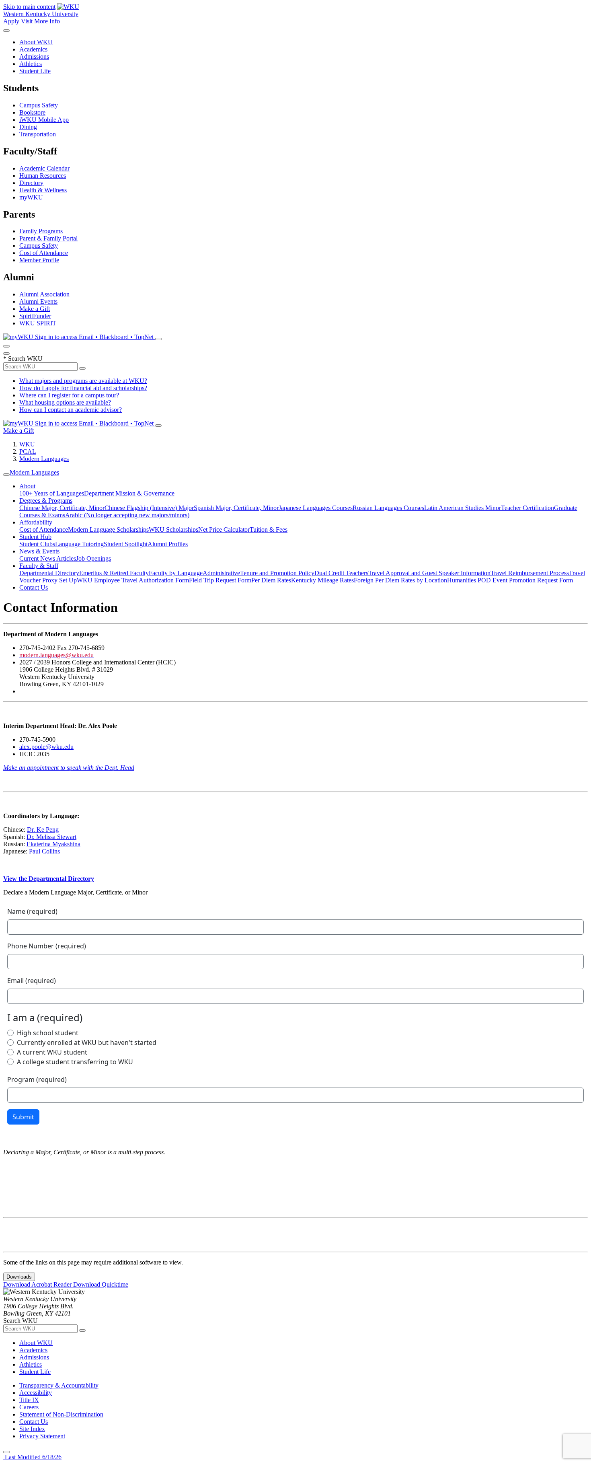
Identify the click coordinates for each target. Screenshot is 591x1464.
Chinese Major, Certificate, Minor (62, 507)
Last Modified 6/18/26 (32, 1457)
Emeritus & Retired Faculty (114, 573)
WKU (27, 444)
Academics (33, 49)
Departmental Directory (49, 573)
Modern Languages (44, 458)
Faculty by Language (176, 573)
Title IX (29, 1399)
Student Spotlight (126, 544)
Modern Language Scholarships (108, 529)
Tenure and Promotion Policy (277, 573)
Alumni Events (38, 301)
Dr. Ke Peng (43, 829)
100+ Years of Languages (51, 493)
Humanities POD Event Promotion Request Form (510, 580)
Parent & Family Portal (48, 238)
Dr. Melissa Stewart (51, 836)
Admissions (34, 56)
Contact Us (33, 587)
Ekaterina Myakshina (53, 844)
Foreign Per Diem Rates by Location (400, 580)
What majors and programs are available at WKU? (83, 380)
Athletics (30, 63)
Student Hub (35, 536)
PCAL (27, 451)
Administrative (221, 573)
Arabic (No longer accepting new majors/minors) (127, 515)
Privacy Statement (42, 1436)
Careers (29, 1407)
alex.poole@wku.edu (46, 746)
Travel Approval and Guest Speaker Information (429, 573)
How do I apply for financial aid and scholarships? (83, 388)
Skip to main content (29, 6)
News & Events (40, 551)
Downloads (19, 1277)
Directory (31, 182)
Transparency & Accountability (58, 1385)
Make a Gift (34, 308)
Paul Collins (44, 851)
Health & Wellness (43, 190)
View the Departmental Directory (48, 878)
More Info (47, 21)
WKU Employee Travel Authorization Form (133, 580)
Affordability (35, 522)
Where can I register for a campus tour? (69, 395)
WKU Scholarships (173, 529)
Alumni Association (44, 294)
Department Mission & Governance (129, 493)
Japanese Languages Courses (316, 507)
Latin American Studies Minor (462, 507)
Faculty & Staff (38, 565)
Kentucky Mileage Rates (322, 580)
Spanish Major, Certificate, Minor (236, 507)
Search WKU (23, 358)
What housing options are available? (65, 402)
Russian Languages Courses (388, 507)
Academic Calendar (44, 168)
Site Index (32, 1428)
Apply (11, 21)
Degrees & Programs (45, 500)
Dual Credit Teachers (341, 573)
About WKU (36, 42)
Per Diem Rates (271, 580)
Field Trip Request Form (220, 580)
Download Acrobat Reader (38, 1284)
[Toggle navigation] (6, 474)
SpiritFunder (35, 316)
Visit (27, 21)
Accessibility (35, 1392)
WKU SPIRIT (37, 323)
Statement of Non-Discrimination (61, 1414)
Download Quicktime (100, 1284)
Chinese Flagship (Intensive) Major (149, 507)
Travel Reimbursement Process (529, 573)
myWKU (31, 197)
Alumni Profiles (168, 544)
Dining (28, 126)
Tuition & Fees (268, 529)
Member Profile (39, 260)
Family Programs (41, 231)
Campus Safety (38, 105)
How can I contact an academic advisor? (70, 409)
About (27, 486)
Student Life (35, 71)
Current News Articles (47, 558)
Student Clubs (37, 544)
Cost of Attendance (43, 252)
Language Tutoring (79, 544)
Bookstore (32, 112)
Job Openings (93, 558)
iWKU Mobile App (44, 119)
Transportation (37, 134)
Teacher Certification (527, 507)
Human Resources (42, 175)
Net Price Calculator (224, 529)
